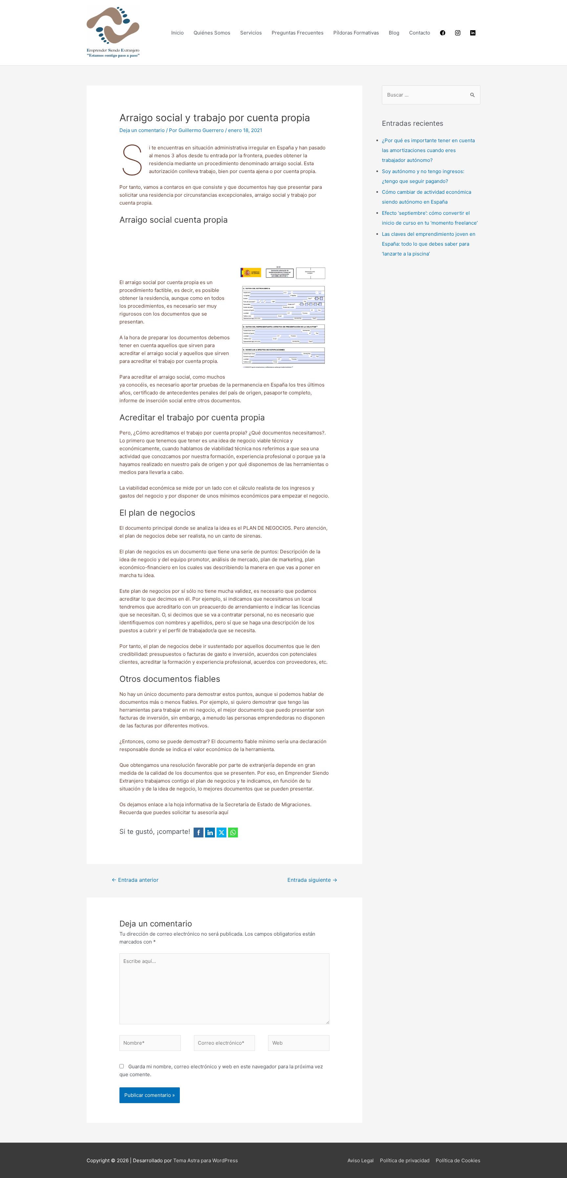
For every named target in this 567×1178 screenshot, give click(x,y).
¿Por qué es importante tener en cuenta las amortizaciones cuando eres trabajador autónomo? (428, 150)
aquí (223, 812)
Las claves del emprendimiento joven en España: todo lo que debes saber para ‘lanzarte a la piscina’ (428, 244)
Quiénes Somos (212, 33)
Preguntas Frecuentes (298, 33)
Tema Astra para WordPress (205, 1160)
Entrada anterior (135, 880)
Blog (394, 33)
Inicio (177, 33)
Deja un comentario (142, 130)
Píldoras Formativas (356, 33)
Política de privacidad (405, 1160)
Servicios (251, 33)
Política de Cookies (458, 1160)
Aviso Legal (360, 1160)
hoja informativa (192, 804)
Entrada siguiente (312, 880)
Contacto (419, 33)
